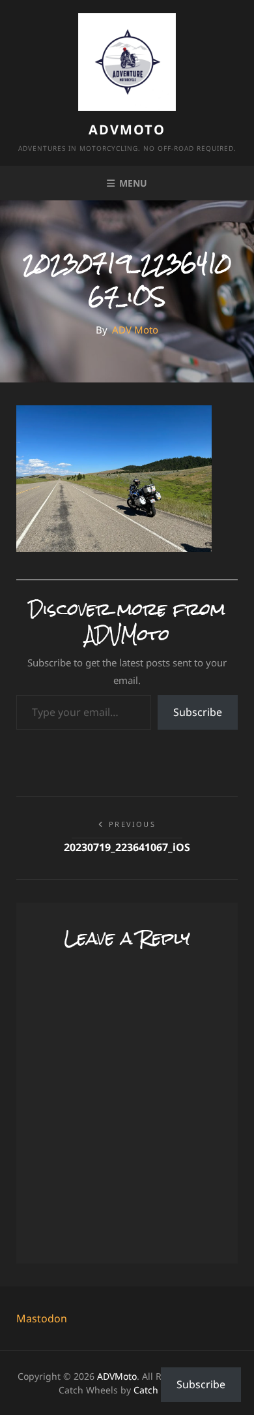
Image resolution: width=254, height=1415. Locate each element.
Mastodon (41, 1318)
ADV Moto (135, 329)
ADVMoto (127, 129)
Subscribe (197, 712)
